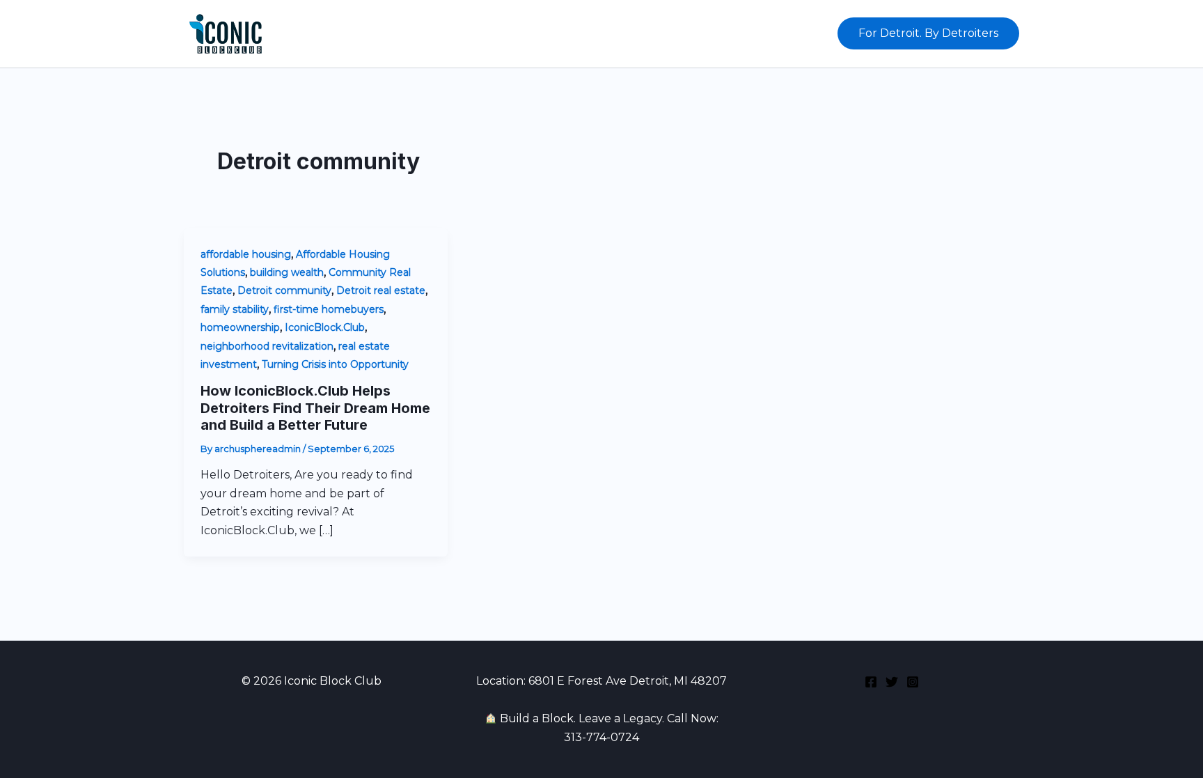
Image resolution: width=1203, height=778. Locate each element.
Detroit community (284, 290)
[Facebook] (871, 682)
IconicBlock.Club (325, 327)
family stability (234, 309)
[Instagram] (912, 682)
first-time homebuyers (329, 309)
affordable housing (245, 254)
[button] (928, 33)
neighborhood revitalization (266, 346)
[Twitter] (892, 682)
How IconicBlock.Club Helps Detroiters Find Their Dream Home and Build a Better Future (315, 407)
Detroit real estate (380, 290)
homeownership (240, 327)
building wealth (287, 272)
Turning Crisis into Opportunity (335, 364)
